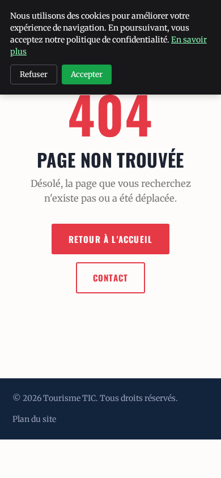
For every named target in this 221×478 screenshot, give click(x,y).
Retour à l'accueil (111, 239)
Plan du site (34, 419)
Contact (110, 277)
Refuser (34, 74)
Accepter (87, 74)
